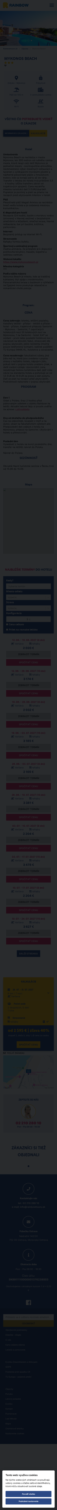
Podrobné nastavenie (28, 1501)
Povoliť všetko (28, 1494)
